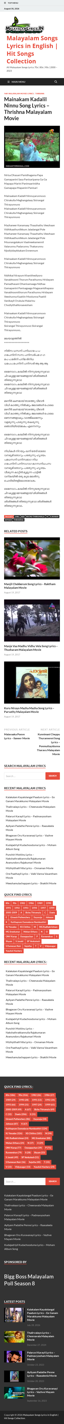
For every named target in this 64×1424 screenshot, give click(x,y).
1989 (40, 903)
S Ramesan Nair (13, 946)
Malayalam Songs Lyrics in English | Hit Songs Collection (32, 49)
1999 (51, 908)
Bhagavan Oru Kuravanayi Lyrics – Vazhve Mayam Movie (42, 1392)
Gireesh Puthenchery (20, 917)
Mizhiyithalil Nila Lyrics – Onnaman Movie (29, 868)
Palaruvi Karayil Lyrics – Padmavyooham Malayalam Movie (43, 1356)
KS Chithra (25, 927)
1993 (25, 908)
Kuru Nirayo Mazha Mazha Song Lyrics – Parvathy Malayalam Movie (29, 709)
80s (22, 516)
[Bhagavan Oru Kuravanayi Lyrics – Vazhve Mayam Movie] (14, 1388)
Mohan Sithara (30, 931)
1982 (22, 903)
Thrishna (39, 93)
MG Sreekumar (13, 931)
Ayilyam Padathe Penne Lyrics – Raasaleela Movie (42, 1374)
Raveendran (47, 936)
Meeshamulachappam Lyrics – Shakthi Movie (31, 883)
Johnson (49, 917)
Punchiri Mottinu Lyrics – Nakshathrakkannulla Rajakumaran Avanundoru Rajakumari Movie (25, 858)
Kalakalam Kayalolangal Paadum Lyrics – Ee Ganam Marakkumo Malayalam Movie (42, 1314)
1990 (48, 903)
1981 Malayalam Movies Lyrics (19, 93)
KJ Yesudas (11, 927)
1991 (8, 908)
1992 (17, 908)
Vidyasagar (50, 946)
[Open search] (55, 82)
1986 (31, 903)
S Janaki (54, 516)
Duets (52, 912)
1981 (17, 516)
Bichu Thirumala (35, 516)
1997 (43, 908)
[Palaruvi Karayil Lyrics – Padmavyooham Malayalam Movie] (14, 1352)
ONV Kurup (11, 936)
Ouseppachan (26, 936)
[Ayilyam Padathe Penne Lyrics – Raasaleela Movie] (14, 1372)
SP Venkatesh (33, 941)
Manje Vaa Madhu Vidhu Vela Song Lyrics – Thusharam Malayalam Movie (31, 647)
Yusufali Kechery (14, 950)
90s (14, 903)
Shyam (8, 520)
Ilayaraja (38, 917)
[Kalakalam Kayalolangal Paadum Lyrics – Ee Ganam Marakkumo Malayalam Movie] (14, 1309)
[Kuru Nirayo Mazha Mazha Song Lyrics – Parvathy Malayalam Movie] (32, 683)
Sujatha (28, 946)
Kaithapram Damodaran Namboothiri (28, 922)
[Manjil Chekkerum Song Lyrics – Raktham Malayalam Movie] (32, 559)
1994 (34, 908)
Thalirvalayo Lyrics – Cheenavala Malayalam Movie (40, 1336)
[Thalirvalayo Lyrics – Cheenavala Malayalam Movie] (14, 1333)
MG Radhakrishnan (48, 927)
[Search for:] (32, 776)
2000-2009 (11, 912)
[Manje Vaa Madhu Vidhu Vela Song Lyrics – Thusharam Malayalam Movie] (32, 621)
